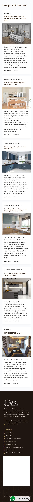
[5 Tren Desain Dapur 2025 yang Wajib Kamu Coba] (16, 288)
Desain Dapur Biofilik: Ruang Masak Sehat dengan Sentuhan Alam (15, 18)
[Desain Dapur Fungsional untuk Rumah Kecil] (16, 162)
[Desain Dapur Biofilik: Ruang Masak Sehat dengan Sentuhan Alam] (16, 33)
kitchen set (7, 13)
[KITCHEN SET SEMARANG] (16, 346)
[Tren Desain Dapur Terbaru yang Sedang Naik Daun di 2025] (16, 224)
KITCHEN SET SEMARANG (13, 333)
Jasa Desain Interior (10, 79)
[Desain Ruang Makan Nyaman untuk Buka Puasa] (16, 98)
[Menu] (30, 2)
